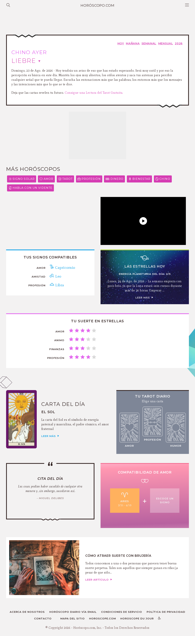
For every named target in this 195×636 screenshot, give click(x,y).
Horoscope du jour (137, 618)
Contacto (43, 618)
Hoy (120, 43)
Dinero (116, 179)
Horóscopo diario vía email (73, 611)
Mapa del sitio (72, 618)
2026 (179, 43)
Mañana (133, 43)
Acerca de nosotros (27, 611)
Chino (164, 179)
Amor (48, 179)
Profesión (91, 179)
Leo (57, 276)
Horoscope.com (102, 618)
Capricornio (64, 267)
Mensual (165, 43)
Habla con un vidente (32, 188)
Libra (59, 285)
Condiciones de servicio (121, 611)
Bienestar (141, 179)
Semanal (148, 43)
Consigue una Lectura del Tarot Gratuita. (94, 92)
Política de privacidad (166, 611)
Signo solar (24, 179)
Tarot (67, 179)
